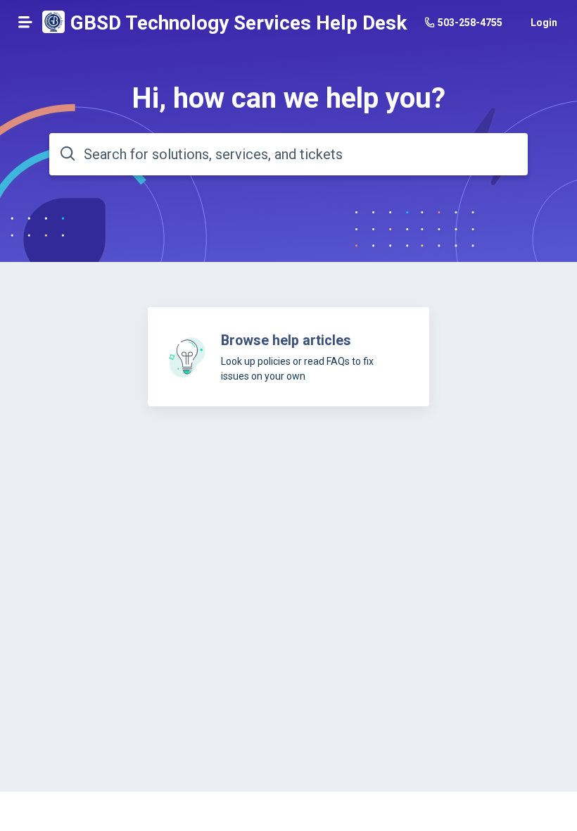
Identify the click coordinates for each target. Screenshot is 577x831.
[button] (25, 22)
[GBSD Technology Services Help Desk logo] (53, 23)
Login (544, 22)
